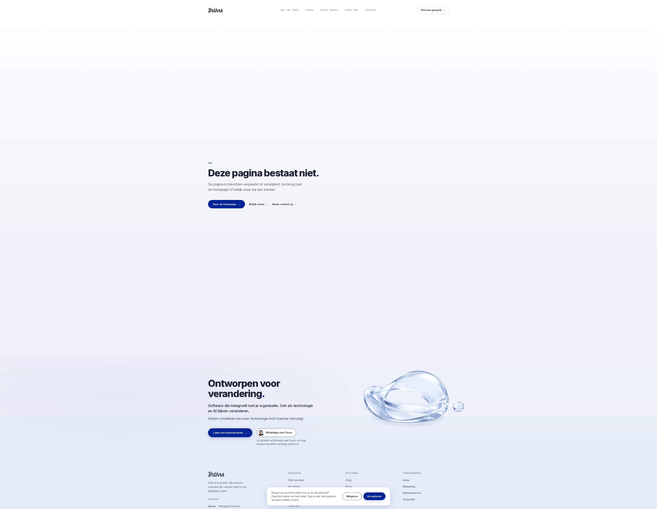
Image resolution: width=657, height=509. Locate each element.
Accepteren (374, 496)
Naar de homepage (226, 204)
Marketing (409, 486)
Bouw (349, 486)
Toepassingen (412, 473)
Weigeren (352, 496)
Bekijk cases (258, 204)
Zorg (348, 480)
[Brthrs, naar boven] (215, 10)
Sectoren (352, 473)
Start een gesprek (433, 10)
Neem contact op (284, 204)
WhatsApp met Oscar (275, 433)
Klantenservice (412, 492)
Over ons (293, 505)
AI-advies (294, 486)
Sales (406, 480)
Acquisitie (409, 499)
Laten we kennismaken (230, 432)
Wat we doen (296, 480)
